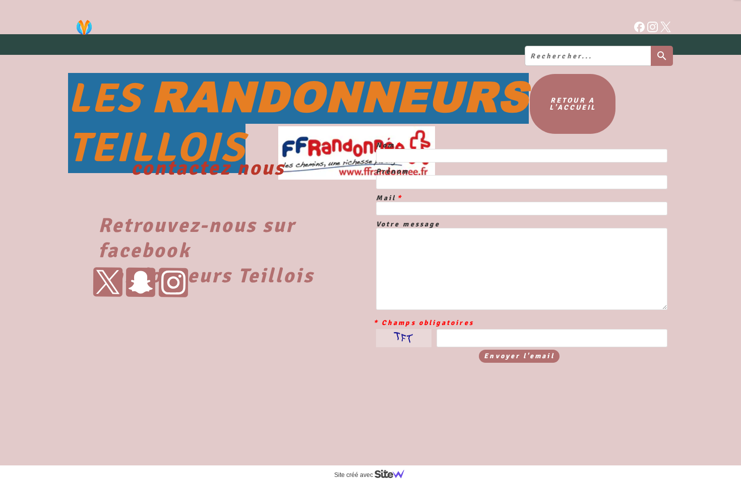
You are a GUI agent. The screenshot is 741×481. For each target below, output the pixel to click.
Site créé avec (354, 474)
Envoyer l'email (519, 356)
